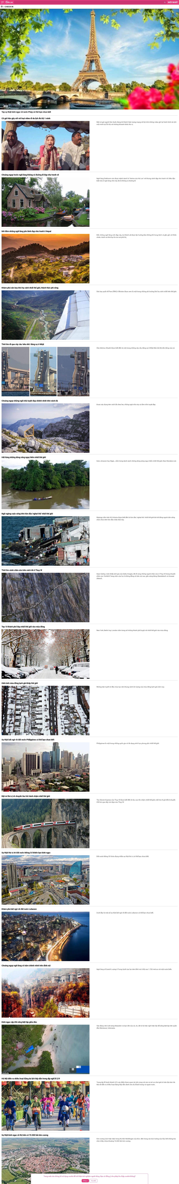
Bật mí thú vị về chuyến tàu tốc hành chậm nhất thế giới (26, 796)
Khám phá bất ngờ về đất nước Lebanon (19, 909)
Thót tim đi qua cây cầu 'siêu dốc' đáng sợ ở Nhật (23, 344)
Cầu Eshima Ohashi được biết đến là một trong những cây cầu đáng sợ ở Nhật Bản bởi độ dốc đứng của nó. (136, 348)
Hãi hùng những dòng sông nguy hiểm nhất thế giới (24, 457)
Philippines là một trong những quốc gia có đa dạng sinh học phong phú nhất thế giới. (128, 743)
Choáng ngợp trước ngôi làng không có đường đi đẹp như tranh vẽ (30, 175)
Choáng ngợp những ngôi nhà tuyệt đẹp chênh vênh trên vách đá (30, 401)
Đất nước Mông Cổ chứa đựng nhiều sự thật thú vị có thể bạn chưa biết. (123, 856)
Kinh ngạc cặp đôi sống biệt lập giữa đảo (19, 1022)
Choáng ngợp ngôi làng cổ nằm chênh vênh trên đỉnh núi (26, 965)
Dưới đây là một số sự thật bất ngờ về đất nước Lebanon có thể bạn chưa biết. (125, 913)
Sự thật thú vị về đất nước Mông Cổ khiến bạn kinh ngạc (26, 852)
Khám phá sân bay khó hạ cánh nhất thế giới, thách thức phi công (30, 288)
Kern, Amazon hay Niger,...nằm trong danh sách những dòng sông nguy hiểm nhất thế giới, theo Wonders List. (136, 461)
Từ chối (93, 1181)
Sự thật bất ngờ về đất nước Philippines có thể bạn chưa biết (28, 739)
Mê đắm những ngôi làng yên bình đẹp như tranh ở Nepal (26, 231)
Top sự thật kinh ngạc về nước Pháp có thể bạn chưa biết (26, 112)
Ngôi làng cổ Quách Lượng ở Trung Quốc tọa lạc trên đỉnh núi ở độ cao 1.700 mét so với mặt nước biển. (134, 969)
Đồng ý (85, 1181)
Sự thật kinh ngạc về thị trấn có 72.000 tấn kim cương (25, 1135)
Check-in (9, 7)
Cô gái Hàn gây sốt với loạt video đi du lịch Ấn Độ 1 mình (26, 118)
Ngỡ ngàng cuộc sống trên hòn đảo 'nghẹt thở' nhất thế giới (27, 513)
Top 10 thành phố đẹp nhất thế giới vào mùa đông (23, 626)
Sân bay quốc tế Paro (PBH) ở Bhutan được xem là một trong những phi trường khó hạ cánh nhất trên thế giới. (137, 291)
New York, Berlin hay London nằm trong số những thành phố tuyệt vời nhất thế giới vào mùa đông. (132, 630)
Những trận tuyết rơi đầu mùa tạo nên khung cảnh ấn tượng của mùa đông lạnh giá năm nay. (130, 687)
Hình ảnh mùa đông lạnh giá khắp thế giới (20, 683)
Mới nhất (173, 2)
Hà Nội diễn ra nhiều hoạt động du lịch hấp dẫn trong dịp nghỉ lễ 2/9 (31, 1078)
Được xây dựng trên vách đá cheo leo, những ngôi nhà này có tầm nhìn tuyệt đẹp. (126, 404)
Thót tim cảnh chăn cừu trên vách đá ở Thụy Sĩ (22, 570)
